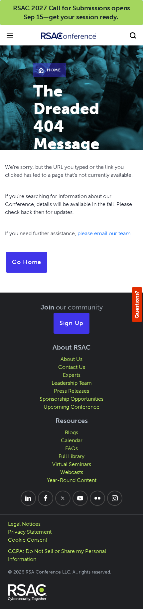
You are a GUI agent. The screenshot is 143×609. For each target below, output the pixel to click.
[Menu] (10, 35)
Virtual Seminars (71, 464)
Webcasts (71, 472)
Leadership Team (72, 383)
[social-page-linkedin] (28, 498)
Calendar (71, 440)
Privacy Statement (30, 532)
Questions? (137, 304)
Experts (71, 375)
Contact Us (71, 367)
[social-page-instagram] (114, 498)
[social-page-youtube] (80, 498)
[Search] (133, 35)
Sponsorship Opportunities (71, 399)
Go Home (26, 262)
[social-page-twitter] (63, 498)
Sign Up (71, 323)
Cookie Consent (27, 540)
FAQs (71, 448)
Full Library (71, 456)
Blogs (71, 432)
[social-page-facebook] (45, 498)
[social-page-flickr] (97, 498)
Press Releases (71, 391)
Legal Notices (24, 524)
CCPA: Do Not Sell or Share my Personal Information (57, 555)
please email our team (104, 233)
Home (54, 70)
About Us (71, 359)
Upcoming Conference (71, 407)
